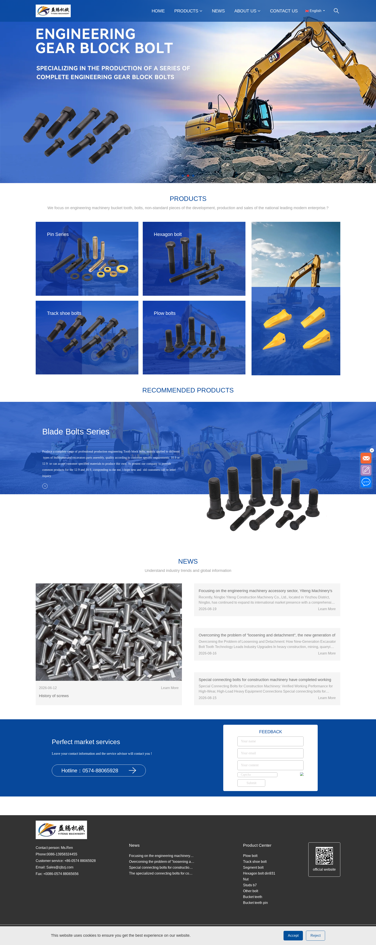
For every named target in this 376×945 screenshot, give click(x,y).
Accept (293, 935)
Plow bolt (250, 856)
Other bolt (250, 891)
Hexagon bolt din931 (259, 873)
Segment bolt (253, 867)
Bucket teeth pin (255, 903)
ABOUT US (246, 10)
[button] (182, 175)
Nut (245, 879)
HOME (158, 10)
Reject (316, 935)
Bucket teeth (252, 897)
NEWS (218, 10)
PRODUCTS (187, 10)
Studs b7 (250, 885)
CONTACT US (284, 10)
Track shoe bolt (255, 861)
